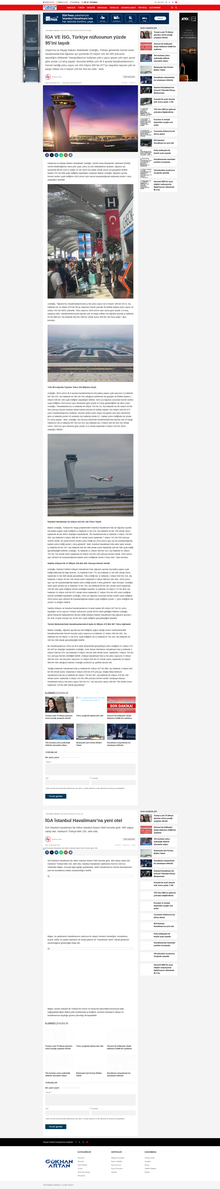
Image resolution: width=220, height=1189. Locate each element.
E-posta (95, 778)
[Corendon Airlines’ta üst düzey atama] (146, 136)
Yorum (49, 762)
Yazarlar (148, 1161)
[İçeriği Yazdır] (71, 155)
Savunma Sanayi (128, 7)
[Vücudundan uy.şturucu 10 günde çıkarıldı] (146, 177)
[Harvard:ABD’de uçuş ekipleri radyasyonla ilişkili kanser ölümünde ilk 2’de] (146, 188)
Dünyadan (102, 7)
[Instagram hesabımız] (172, 2)
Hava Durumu (116, 1165)
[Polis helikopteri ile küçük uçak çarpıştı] (146, 155)
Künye (147, 1165)
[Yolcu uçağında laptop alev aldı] (90, 705)
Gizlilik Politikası (150, 1168)
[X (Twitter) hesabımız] (169, 2)
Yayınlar (114, 1172)
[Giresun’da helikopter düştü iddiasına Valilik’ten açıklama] (121, 705)
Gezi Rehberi (154, 7)
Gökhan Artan (57, 77)
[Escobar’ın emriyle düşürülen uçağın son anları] (146, 125)
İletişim (147, 1172)
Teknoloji (114, 7)
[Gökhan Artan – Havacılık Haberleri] (50, 9)
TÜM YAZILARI (129, 77)
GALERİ (49, 2)
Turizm (81, 7)
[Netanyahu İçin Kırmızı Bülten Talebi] (90, 732)
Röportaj (142, 7)
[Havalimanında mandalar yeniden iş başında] (146, 166)
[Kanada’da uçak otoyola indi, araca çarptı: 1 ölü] (146, 105)
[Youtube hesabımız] (176, 2)
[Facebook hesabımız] (166, 2)
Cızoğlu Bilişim (67, 1185)
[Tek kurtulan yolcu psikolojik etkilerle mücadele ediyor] (59, 732)
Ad (47, 778)
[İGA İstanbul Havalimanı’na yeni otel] (146, 146)
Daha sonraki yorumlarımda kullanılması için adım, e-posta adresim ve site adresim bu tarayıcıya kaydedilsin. (85, 788)
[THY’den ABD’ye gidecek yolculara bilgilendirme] (146, 115)
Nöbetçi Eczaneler (117, 1158)
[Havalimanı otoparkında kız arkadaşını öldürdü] (121, 732)
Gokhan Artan (150, 1158)
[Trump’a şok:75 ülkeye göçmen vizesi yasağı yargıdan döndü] (59, 705)
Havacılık (71, 7)
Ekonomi (91, 7)
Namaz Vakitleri (116, 1161)
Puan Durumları (117, 1168)
